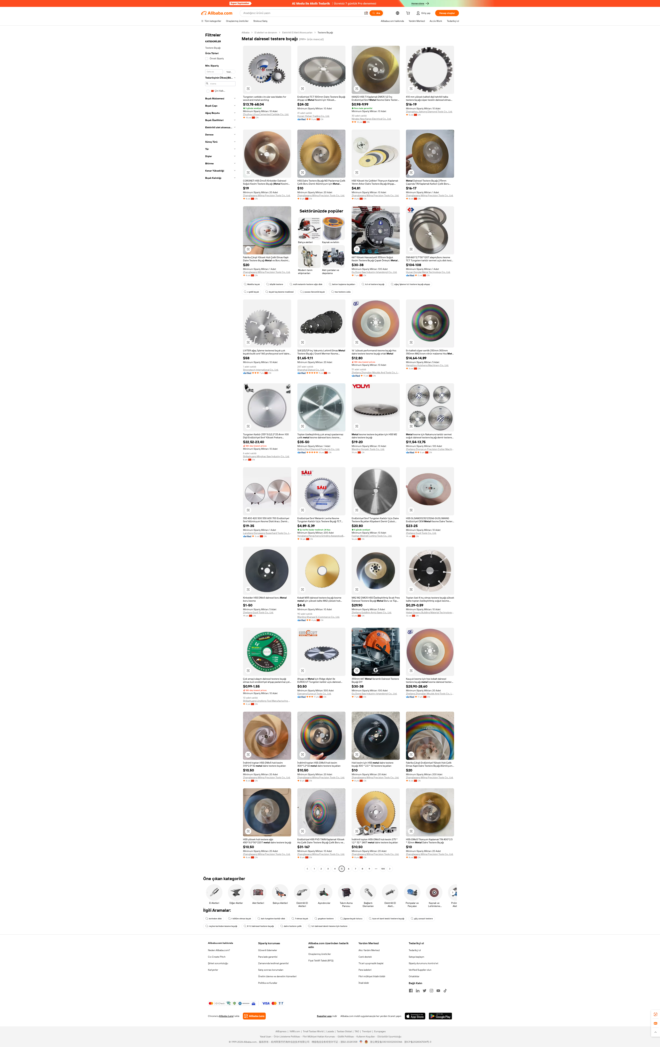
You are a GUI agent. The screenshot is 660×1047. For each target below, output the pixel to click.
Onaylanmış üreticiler (319, 954)
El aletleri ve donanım (266, 32)
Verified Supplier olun (420, 969)
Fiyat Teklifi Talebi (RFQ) (320, 960)
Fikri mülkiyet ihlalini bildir (372, 976)
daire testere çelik (292, 926)
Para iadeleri (365, 969)
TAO (357, 1031)
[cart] (408, 13)
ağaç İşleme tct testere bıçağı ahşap (412, 284)
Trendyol (366, 1031)
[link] (655, 1014)
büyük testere (276, 284)
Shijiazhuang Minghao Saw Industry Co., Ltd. (266, 456)
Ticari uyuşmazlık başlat (371, 963)
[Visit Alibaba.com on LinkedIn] (418, 991)
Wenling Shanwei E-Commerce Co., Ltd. (318, 617)
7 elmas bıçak (301, 918)
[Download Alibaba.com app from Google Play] (440, 1016)
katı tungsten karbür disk (273, 918)
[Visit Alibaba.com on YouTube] (438, 991)
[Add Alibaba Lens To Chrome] (254, 1016)
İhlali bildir (364, 983)
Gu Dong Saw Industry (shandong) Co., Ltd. (374, 272)
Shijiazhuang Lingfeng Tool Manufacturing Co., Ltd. (267, 700)
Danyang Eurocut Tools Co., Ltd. (314, 693)
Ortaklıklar (414, 976)
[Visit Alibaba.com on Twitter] (424, 991)
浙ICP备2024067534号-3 (417, 1041)
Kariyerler (213, 969)
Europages (380, 1031)
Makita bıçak (253, 284)
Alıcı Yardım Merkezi (369, 950)
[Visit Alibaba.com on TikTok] (445, 991)
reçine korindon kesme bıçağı (223, 926)
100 (383, 869)
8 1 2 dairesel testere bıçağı (260, 926)
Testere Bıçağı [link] (325, 32)
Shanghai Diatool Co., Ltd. (310, 369)
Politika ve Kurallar (267, 983)
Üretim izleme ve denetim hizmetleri (277, 976)
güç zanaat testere (423, 918)
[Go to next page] (390, 869)
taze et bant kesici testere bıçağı (388, 918)
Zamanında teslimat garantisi (273, 963)
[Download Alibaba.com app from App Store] (415, 1016)
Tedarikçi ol (415, 950)
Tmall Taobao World (313, 1031)
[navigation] (220, 451)
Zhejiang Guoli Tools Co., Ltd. (421, 533)
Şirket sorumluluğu (218, 963)
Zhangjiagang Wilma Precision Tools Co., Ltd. (266, 195)
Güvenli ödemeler (267, 950)
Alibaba (245, 32)
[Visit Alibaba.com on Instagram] (431, 991)
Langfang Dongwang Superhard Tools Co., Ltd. (267, 533)
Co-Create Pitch (217, 956)
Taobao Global (344, 1031)
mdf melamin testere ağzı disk (307, 284)
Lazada (330, 1031)
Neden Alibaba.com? (219, 950)
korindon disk (215, 918)
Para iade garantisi (267, 956)
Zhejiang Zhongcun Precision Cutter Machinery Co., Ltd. (430, 449)
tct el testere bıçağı (374, 284)
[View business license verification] (361, 1042)
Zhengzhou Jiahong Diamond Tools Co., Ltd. (429, 111)
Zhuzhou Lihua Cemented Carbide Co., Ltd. (266, 114)
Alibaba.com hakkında (220, 943)
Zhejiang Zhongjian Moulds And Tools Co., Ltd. (376, 372)
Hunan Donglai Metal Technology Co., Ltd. (428, 272)
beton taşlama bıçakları (343, 284)
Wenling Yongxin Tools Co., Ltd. (368, 449)
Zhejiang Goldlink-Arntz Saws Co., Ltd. (372, 612)
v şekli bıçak (253, 292)
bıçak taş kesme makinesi (281, 292)
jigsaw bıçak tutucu (353, 918)
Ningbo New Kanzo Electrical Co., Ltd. (371, 118)
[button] (366, 13)
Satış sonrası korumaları (270, 969)
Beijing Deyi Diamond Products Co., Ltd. (318, 449)
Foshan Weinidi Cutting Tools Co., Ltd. (372, 535)
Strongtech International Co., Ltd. (260, 369)
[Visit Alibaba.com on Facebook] (411, 991)
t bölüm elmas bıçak (241, 918)
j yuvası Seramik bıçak (314, 292)
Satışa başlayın (416, 956)
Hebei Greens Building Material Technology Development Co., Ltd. (430, 612)
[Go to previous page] (307, 869)
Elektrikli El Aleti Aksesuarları (297, 32)
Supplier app (324, 1016)
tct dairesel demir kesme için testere (329, 926)
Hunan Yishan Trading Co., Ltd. (313, 116)
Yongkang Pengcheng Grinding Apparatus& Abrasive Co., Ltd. (321, 535)
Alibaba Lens (226, 1016)
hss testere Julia (343, 292)
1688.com (294, 1031)
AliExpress (281, 1031)
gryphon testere (326, 918)
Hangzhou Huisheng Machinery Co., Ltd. (427, 365)
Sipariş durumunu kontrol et (423, 963)
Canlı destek (365, 956)
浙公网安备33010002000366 (386, 1041)
